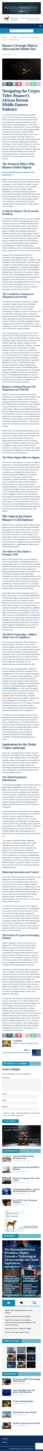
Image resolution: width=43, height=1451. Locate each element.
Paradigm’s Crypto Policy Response (30, 1277)
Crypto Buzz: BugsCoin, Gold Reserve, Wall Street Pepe (24, 1391)
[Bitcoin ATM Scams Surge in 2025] (21, 1357)
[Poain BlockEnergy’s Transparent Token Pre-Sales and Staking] (21, 1364)
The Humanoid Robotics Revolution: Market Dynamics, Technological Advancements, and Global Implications (21, 1256)
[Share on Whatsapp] (33, 84)
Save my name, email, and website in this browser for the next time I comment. (21, 1114)
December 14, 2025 (11, 1267)
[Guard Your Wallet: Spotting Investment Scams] (6, 1158)
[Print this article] (28, 84)
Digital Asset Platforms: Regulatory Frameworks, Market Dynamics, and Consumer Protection (12, 1287)
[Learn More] (21, 1145)
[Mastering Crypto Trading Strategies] (11, 1357)
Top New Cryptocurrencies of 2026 (26, 1423)
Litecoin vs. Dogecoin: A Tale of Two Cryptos (26, 1179)
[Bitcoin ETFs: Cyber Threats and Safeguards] (6, 1202)
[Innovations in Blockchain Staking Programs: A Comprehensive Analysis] (31, 1364)
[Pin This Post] (19, 84)
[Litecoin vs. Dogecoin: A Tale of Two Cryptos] (6, 1180)
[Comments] (34, 1303)
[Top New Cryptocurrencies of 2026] (6, 1425)
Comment (5, 1077)
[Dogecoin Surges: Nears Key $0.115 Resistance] (6, 1169)
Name (4, 1094)
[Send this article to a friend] (23, 84)
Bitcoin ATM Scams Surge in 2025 (17, 1332)
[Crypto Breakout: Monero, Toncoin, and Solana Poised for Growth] (6, 1191)
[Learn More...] (21, 1230)
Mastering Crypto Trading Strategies (18, 1328)
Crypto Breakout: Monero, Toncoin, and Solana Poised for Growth (26, 1190)
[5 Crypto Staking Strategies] (6, 1403)
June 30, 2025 (18, 1415)
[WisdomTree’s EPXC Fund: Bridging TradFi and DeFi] (6, 1381)
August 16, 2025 (29, 1281)
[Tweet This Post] (9, 84)
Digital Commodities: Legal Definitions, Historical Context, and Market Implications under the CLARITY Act (31, 1287)
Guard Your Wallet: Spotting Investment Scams (23, 1157)
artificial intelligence (10, 688)
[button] (39, 25)
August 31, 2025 (10, 1281)
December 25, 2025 (11, 1295)
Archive (4, 1442)
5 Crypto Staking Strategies (23, 1401)
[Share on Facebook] (4, 84)
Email (4, 1100)
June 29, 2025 (28, 1295)
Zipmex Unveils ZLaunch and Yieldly (17, 1316)
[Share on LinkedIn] (14, 84)
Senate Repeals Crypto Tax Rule (25, 1412)
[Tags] (21, 1303)
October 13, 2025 (19, 1395)
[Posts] (8, 1303)
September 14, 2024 (19, 1161)
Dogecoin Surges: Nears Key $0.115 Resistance (26, 1168)
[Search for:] (21, 31)
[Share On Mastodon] (38, 84)
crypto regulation (14, 787)
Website (5, 1106)
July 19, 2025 (8, 54)
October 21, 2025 (19, 1404)
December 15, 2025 (19, 1384)
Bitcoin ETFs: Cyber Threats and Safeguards (25, 1201)
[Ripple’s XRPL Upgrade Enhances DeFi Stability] (11, 1350)
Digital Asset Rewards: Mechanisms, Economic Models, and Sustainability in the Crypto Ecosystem (20, 1322)
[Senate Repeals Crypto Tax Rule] (6, 1414)
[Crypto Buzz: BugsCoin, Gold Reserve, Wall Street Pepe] (6, 1392)
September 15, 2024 (19, 1172)
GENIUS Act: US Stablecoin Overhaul (11, 1277)
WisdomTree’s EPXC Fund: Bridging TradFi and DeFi (26, 1380)
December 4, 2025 (19, 1426)
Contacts (5, 1439)
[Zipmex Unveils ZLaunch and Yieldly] (21, 1350)
